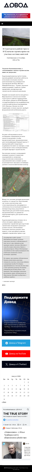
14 (20, 389)
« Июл (4, 402)
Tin (18, 60)
